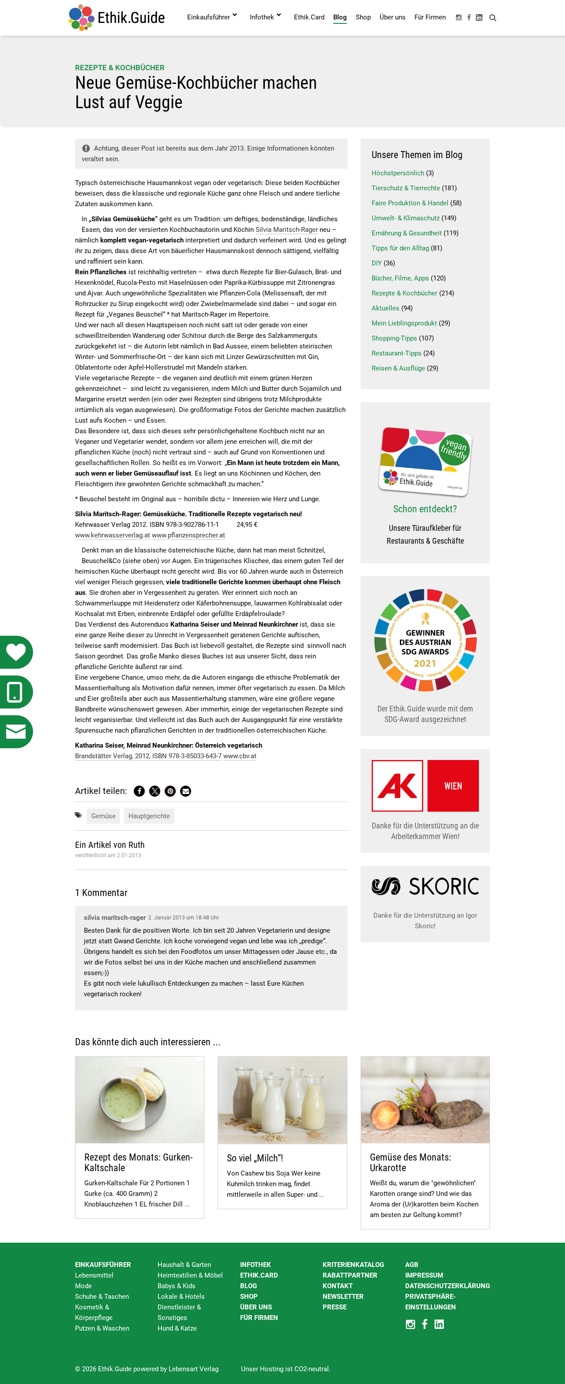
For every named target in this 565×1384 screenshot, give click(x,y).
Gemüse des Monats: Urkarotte (410, 1162)
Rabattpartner (350, 1275)
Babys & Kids (177, 1286)
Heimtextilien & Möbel (190, 1275)
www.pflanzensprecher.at (188, 535)
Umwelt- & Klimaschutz (406, 218)
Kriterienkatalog (353, 1265)
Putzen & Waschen (102, 1328)
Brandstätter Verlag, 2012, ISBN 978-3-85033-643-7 (148, 756)
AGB (411, 1265)
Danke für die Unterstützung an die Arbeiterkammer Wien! (425, 831)
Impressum (424, 1275)
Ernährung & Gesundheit (407, 233)
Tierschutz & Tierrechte (406, 188)
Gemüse (103, 816)
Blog (248, 1286)
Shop (249, 1297)
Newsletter (343, 1297)
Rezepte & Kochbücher (120, 67)
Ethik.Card (259, 1275)
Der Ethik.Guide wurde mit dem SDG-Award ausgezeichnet (425, 714)
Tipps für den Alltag (400, 248)
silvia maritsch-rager (115, 918)
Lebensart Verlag (193, 1369)
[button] (139, 791)
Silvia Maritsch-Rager (287, 230)
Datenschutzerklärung (447, 1286)
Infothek (255, 1265)
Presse (335, 1307)
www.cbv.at (239, 756)
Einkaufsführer (103, 1265)
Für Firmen (259, 1318)
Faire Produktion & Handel (410, 203)
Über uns (256, 1307)
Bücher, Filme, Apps (400, 278)
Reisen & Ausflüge (398, 368)
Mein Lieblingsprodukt (404, 323)
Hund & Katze (177, 1328)
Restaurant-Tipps (397, 353)
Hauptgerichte (149, 816)
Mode (83, 1286)
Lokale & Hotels (181, 1297)
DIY (377, 263)
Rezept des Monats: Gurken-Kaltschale (138, 1162)
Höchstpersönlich (398, 173)
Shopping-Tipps (394, 338)
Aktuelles (385, 308)
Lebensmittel (94, 1275)
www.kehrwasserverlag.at (112, 535)
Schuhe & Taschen (102, 1297)
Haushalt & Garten (184, 1265)
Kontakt (338, 1286)
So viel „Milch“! (255, 1158)
